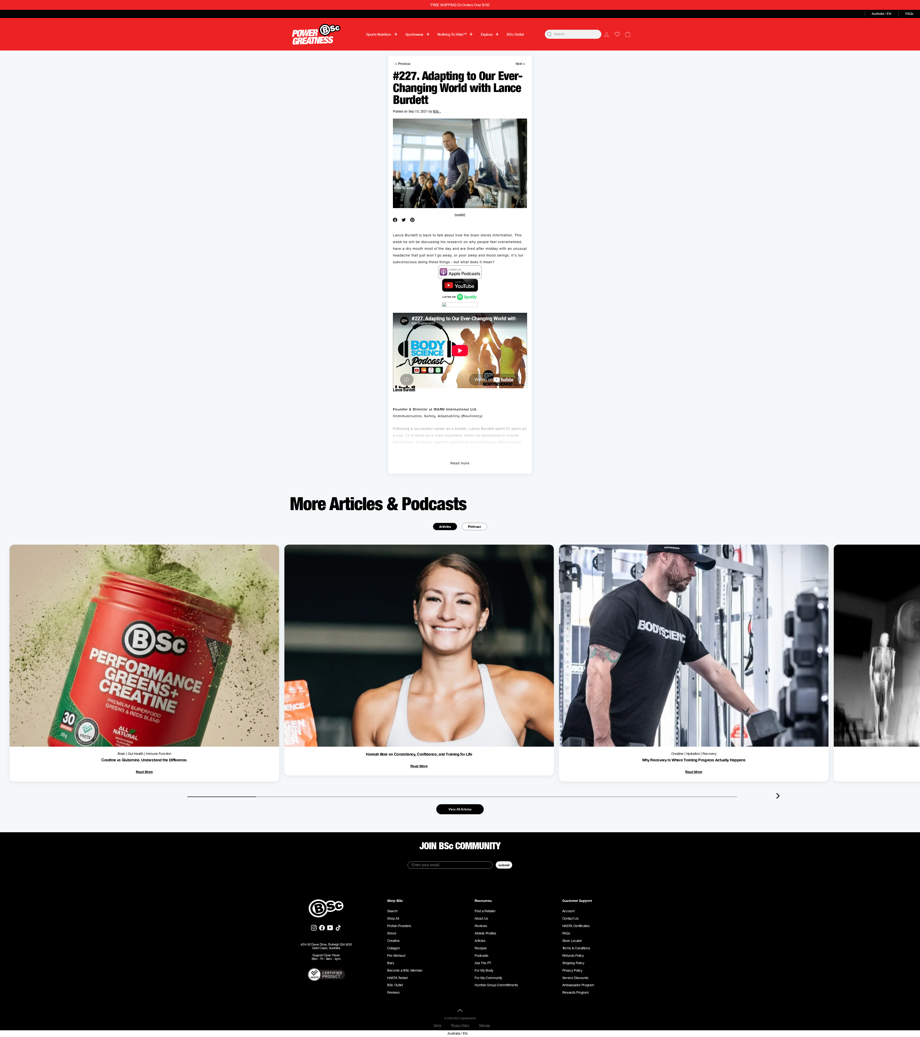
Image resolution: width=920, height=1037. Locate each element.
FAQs (909, 14)
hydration (693, 754)
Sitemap (484, 1025)
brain (121, 754)
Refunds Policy (573, 955)
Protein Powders (399, 926)
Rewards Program (575, 992)
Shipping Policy (573, 963)
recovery (709, 754)
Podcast (474, 526)
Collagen (393, 948)
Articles (445, 526)
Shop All (393, 918)
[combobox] (573, 34)
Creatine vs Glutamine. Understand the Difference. (144, 760)
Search (392, 911)
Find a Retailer (485, 911)
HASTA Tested (397, 978)
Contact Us (570, 918)
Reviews (393, 992)
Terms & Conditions (576, 948)
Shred (391, 933)
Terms (437, 1025)
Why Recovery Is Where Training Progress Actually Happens (693, 760)
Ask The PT (483, 963)
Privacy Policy (572, 970)
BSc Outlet (515, 34)
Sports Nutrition (378, 34)
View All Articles (460, 809)
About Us (481, 918)
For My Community (488, 978)
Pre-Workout (396, 955)
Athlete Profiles (485, 933)
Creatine (393, 941)
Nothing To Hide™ (451, 34)
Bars (390, 963)
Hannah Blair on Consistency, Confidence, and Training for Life (419, 754)
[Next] (778, 796)
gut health (136, 754)
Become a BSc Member (404, 970)
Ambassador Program (578, 985)
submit (504, 865)
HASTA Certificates (576, 926)
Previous (402, 63)
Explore (487, 34)
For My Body (484, 970)
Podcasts (481, 955)
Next (520, 63)
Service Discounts (575, 978)
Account (568, 911)
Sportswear (414, 34)
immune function (158, 754)
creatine (677, 754)
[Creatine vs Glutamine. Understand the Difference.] (144, 645)
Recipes (481, 948)
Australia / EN (881, 14)
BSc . (437, 111)
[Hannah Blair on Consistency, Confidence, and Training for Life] (419, 645)
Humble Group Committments (496, 985)
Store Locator (572, 941)
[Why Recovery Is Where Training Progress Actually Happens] (693, 645)
